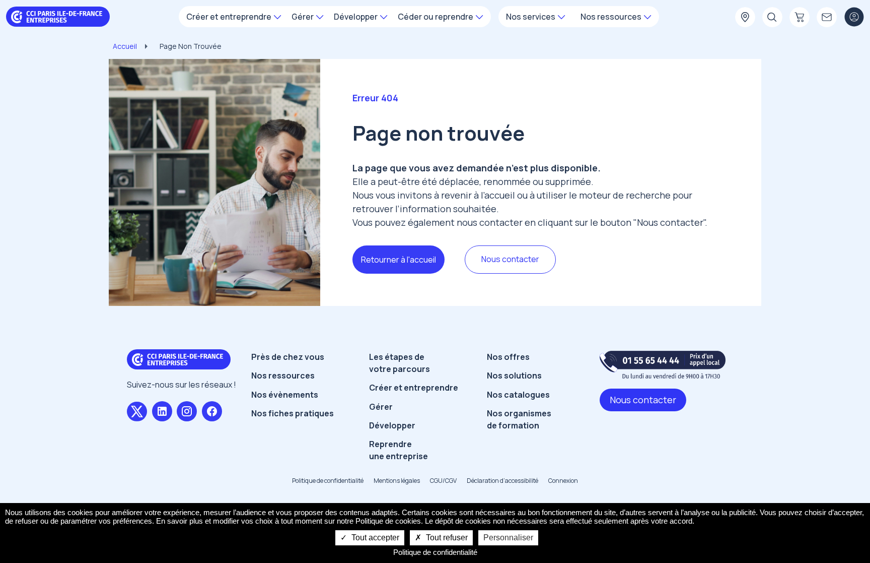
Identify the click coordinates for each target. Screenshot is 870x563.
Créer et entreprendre (413, 387)
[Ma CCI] (745, 17)
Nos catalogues (518, 394)
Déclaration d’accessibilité (502, 480)
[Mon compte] (854, 18)
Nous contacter (510, 259)
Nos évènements (284, 394)
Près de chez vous (287, 356)
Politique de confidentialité (328, 480)
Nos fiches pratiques (292, 413)
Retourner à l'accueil (398, 259)
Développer (392, 425)
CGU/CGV (443, 480)
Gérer (381, 406)
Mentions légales (397, 480)
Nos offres (508, 356)
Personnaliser (508, 537)
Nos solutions (514, 375)
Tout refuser (446, 537)
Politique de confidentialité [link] (435, 552)
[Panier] (799, 17)
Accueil (125, 46)
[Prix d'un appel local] (663, 365)
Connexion (563, 480)
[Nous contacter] (827, 17)
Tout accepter (374, 537)
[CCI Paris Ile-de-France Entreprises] (58, 15)
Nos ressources (283, 375)
